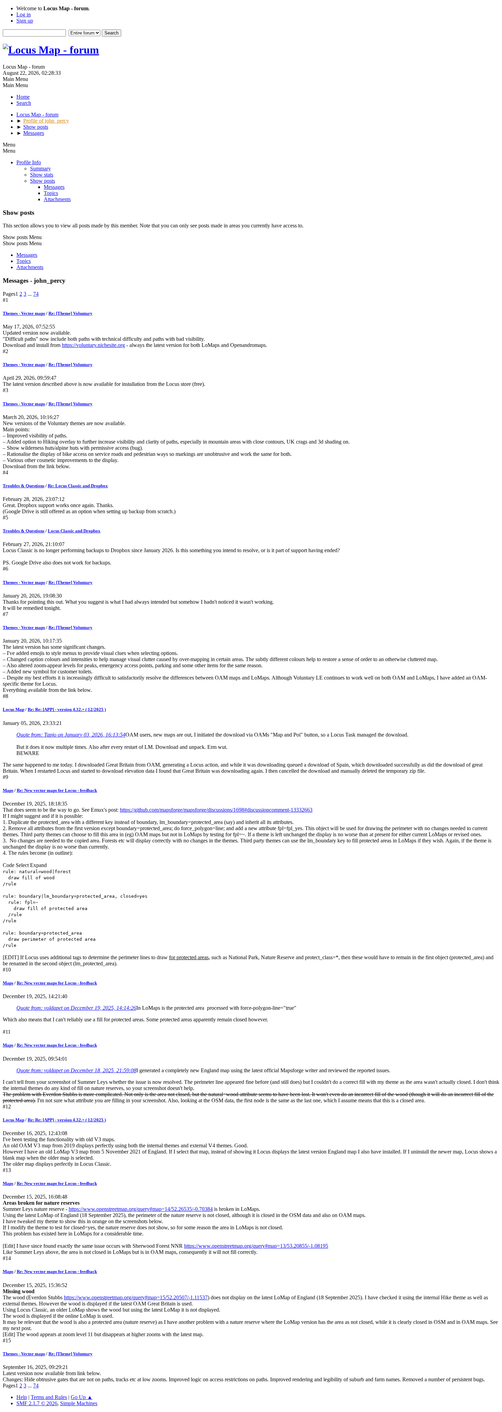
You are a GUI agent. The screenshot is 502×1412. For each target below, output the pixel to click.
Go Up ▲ (82, 1397)
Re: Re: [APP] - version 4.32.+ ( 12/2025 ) (67, 709)
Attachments (57, 199)
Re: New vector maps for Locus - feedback (57, 790)
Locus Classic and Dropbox (74, 530)
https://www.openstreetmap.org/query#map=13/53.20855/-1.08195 (256, 1246)
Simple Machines (78, 1403)
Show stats (41, 175)
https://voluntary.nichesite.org (93, 345)
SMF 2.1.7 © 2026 (36, 1403)
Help (21, 1397)
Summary (40, 168)
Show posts (42, 181)
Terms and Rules (49, 1397)
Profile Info (28, 162)
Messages (54, 187)
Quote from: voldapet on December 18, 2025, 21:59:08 (76, 1070)
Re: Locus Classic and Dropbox (78, 485)
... (30, 294)
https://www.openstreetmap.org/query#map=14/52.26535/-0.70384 (141, 1209)
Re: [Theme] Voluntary (70, 313)
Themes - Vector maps (24, 313)
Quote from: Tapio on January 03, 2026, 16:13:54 (70, 735)
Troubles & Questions (23, 485)
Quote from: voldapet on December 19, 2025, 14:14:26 (76, 1008)
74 (36, 294)
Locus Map (13, 709)
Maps (8, 790)
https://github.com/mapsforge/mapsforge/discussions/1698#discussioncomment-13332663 (216, 810)
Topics (51, 193)
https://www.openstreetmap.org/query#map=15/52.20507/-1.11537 (136, 1297)
